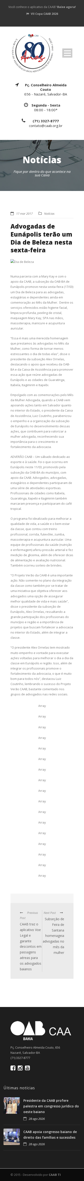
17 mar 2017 (24, 213)
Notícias (49, 213)
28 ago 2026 (37, 1119)
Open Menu (67, 53)
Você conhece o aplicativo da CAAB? (42, 7)
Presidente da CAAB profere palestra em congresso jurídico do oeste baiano (51, 1106)
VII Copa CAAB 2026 (44, 14)
